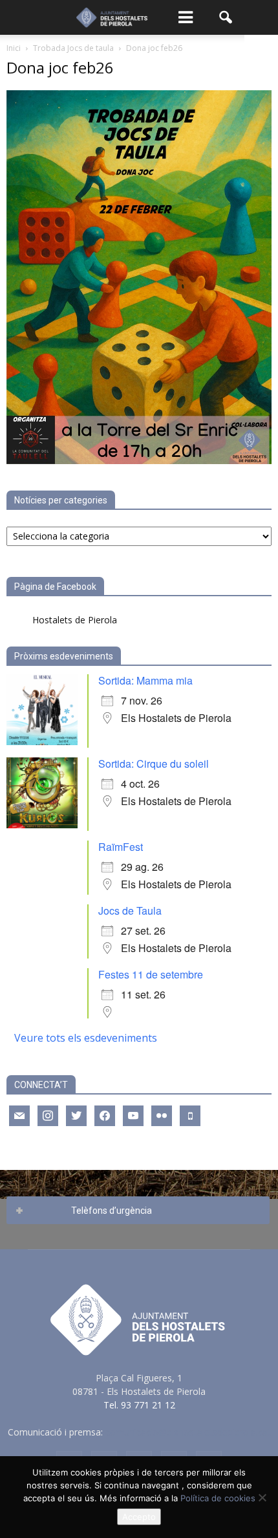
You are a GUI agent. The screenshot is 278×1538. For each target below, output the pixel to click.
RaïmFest (120, 846)
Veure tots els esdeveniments (85, 1038)
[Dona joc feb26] (139, 460)
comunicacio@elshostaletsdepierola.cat (188, 1432)
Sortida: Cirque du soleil (153, 763)
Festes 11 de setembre (150, 974)
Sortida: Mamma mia (145, 680)
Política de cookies (217, 1498)
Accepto (139, 1517)
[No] (261, 1497)
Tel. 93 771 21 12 (139, 1405)
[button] (226, 17)
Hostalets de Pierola (74, 620)
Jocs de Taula (130, 910)
